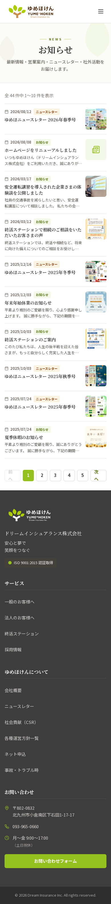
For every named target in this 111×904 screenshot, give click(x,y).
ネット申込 (15, 754)
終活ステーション (22, 633)
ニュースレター (19, 706)
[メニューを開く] (100, 11)
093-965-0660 (26, 826)
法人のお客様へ (19, 618)
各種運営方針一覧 (22, 738)
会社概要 (13, 690)
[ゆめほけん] (30, 515)
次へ (96, 475)
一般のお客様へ (19, 602)
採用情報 (13, 649)
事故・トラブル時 (22, 770)
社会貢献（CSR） (21, 722)
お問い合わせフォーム (55, 861)
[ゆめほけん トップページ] (31, 11)
